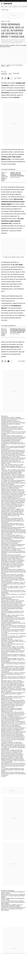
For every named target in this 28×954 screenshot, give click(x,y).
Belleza (6, 6)
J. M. (4, 71)
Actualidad (15, 6)
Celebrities (4, 9)
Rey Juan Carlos (16, 0)
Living (19, 6)
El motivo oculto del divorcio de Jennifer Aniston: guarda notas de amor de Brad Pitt (13, 901)
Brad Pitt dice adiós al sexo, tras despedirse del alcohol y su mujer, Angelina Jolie (17, 330)
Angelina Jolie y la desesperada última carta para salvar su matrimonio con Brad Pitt (13, 908)
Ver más (3, 776)
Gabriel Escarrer (24, 0)
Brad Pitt (5, 85)
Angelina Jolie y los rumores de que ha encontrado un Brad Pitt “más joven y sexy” (17, 174)
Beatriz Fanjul (9, 0)
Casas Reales (24, 6)
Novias (10, 6)
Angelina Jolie (20, 83)
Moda (2, 6)
